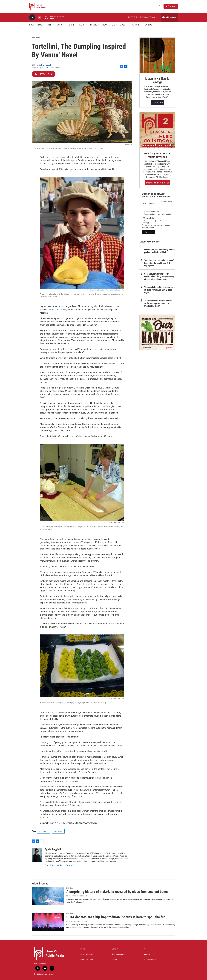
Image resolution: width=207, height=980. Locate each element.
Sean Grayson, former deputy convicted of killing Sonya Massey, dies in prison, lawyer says (159, 276)
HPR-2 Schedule (86, 960)
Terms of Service (118, 954)
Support (147, 954)
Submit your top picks (157, 182)
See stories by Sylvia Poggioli (59, 865)
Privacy (115, 960)
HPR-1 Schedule (86, 954)
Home (31, 25)
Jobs (145, 949)
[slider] (43, 17)
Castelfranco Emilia (57, 309)
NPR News (36, 37)
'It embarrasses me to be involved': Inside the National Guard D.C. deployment (159, 263)
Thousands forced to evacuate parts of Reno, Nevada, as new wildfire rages (159, 290)
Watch (82, 25)
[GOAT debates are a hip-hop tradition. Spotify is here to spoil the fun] (48, 922)
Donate (171, 6)
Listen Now (157, 102)
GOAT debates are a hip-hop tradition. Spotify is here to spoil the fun (115, 917)
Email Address (148, 204)
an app (109, 742)
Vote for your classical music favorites (157, 155)
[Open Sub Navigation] (44, 25)
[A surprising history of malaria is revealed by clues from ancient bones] (48, 896)
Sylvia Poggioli (45, 65)
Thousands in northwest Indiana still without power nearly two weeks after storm (158, 303)
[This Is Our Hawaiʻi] (157, 332)
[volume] (39, 17)
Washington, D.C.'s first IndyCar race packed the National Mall (159, 250)
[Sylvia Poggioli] (37, 855)
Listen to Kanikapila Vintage (157, 80)
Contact (115, 949)
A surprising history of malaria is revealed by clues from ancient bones (117, 892)
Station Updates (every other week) (157, 214)
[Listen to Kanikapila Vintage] (157, 55)
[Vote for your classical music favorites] (157, 130)
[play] (32, 17)
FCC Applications (150, 960)
